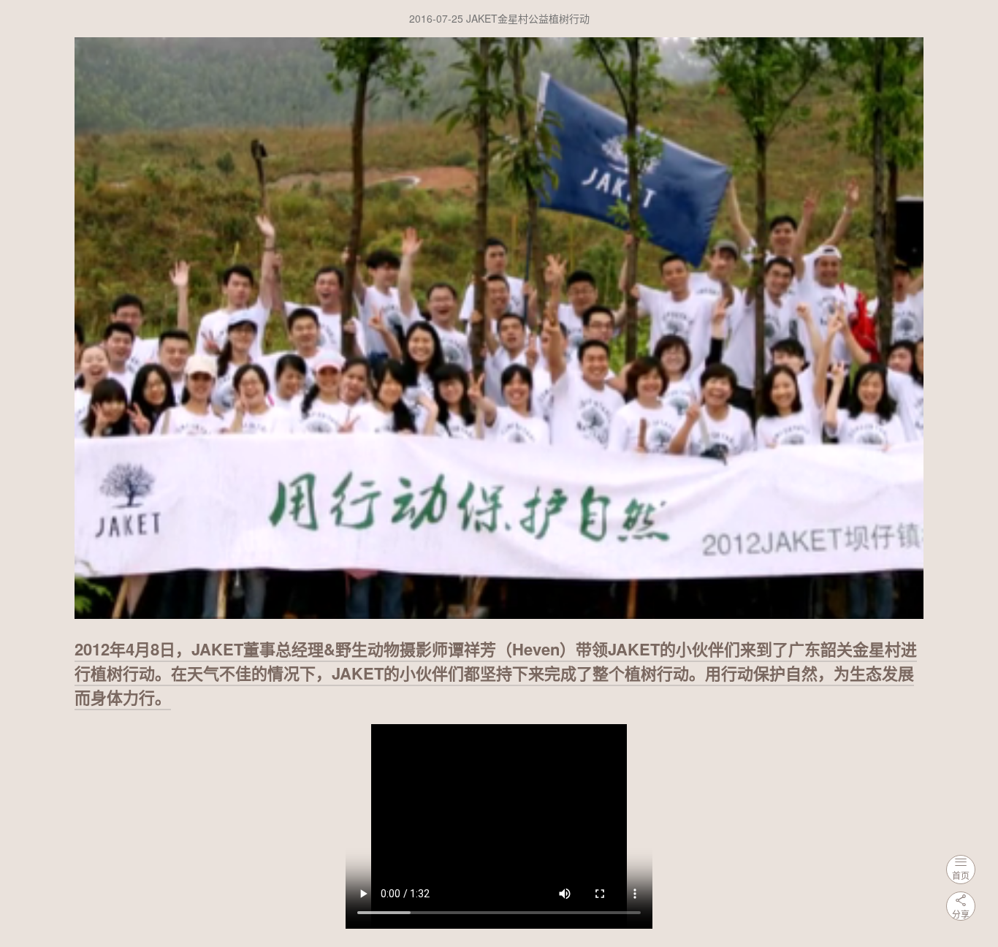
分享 (961, 914)
